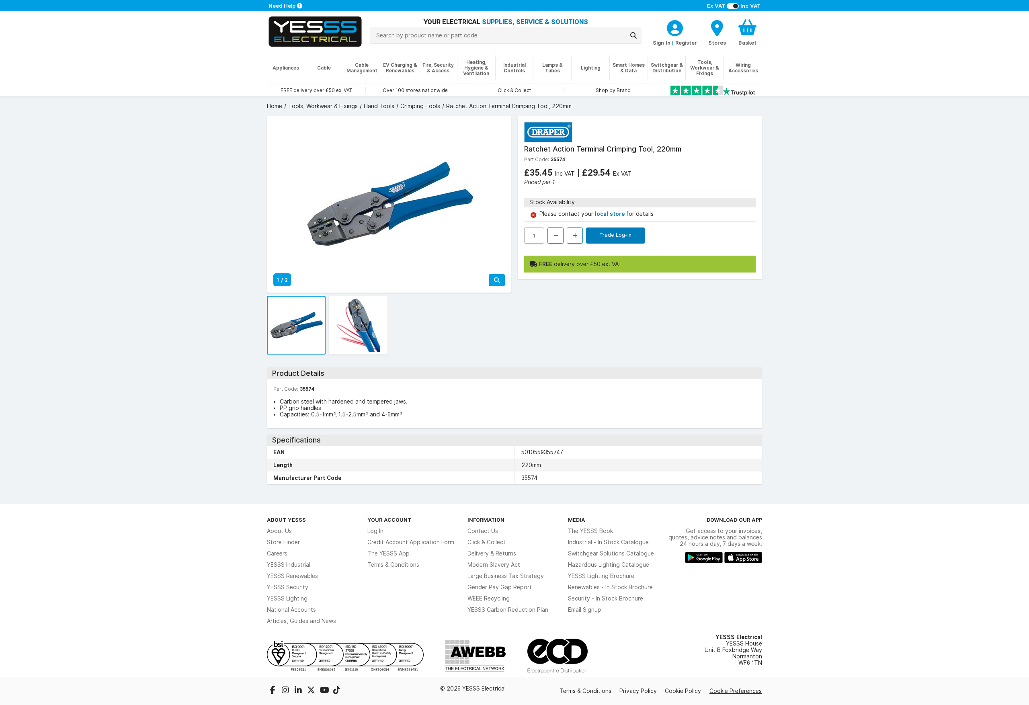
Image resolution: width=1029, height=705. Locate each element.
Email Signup (584, 610)
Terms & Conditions (393, 565)
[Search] (633, 35)
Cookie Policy (683, 691)
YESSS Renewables (292, 576)
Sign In (661, 42)
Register (686, 42)
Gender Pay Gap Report (499, 587)
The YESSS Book (590, 531)
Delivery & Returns (491, 553)
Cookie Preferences (735, 691)
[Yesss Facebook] (273, 691)
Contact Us (482, 531)
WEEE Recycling (488, 598)
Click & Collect (486, 542)
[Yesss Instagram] (286, 691)
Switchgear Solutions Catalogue (611, 553)
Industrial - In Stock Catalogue (608, 542)
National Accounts (291, 610)
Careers (277, 553)
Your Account (389, 519)
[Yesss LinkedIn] (299, 691)
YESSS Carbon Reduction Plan (507, 610)
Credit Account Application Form (410, 542)
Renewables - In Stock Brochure (610, 587)
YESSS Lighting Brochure (601, 576)
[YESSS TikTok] (336, 691)
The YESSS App (388, 553)
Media (576, 519)
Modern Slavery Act (493, 565)
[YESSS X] (311, 691)
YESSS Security (287, 587)
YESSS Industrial (288, 565)
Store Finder (283, 542)
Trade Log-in (615, 235)
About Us (279, 531)
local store (610, 214)
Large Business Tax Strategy (505, 576)
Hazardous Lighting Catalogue (608, 565)
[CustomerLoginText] (675, 27)
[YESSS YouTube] (324, 691)
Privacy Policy (638, 691)
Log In (375, 531)
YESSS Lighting (287, 598)
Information (485, 519)
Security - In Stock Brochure (605, 598)
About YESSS (286, 519)
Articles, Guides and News (301, 621)
